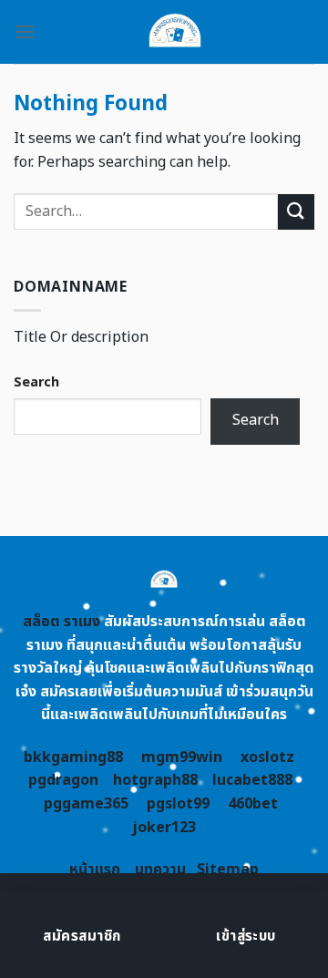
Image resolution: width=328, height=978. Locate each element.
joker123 (164, 828)
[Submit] (296, 212)
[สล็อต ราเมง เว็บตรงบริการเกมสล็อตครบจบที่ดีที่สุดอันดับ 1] (175, 32)
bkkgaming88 (73, 757)
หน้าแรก (94, 869)
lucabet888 (252, 780)
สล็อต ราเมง (61, 622)
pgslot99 (178, 804)
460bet (253, 804)
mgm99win (181, 757)
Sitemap (228, 869)
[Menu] (25, 31)
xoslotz (267, 757)
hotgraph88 (155, 780)
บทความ (160, 869)
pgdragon (63, 780)
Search (36, 382)
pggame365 (86, 804)
